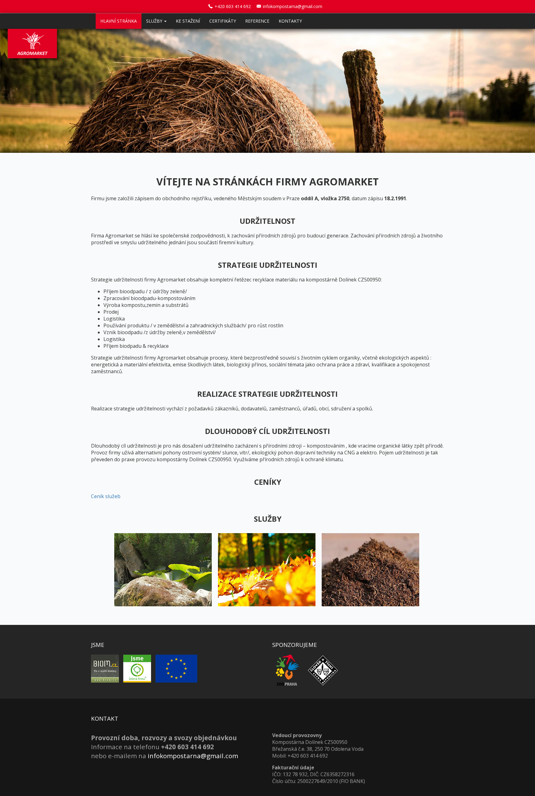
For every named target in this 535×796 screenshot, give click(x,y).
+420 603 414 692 (233, 6)
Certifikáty (222, 21)
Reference (257, 21)
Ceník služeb (105, 496)
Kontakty (290, 21)
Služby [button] (154, 21)
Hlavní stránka (118, 21)
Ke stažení (188, 21)
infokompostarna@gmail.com (292, 6)
